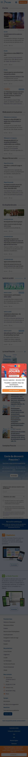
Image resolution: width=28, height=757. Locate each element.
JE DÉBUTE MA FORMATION (14, 390)
